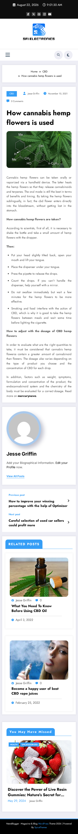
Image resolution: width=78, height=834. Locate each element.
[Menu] (8, 55)
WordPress (43, 823)
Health (14, 744)
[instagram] (44, 14)
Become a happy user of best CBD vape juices (34, 691)
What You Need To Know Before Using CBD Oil (31, 608)
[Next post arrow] (68, 522)
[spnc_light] (68, 55)
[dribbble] (39, 14)
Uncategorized (29, 744)
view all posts (15, 476)
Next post (14, 514)
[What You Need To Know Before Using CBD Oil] (39, 577)
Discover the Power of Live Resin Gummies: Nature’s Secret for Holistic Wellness (37, 792)
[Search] (58, 55)
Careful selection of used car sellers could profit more (36, 523)
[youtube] (50, 14)
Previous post (17, 494)
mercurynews (27, 396)
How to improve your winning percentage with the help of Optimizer (38, 503)
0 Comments (17, 101)
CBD (12, 93)
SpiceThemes (40, 827)
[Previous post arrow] (68, 500)
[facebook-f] (28, 14)
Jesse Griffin (33, 93)
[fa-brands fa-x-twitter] (34, 14)
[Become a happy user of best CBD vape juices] (39, 660)
